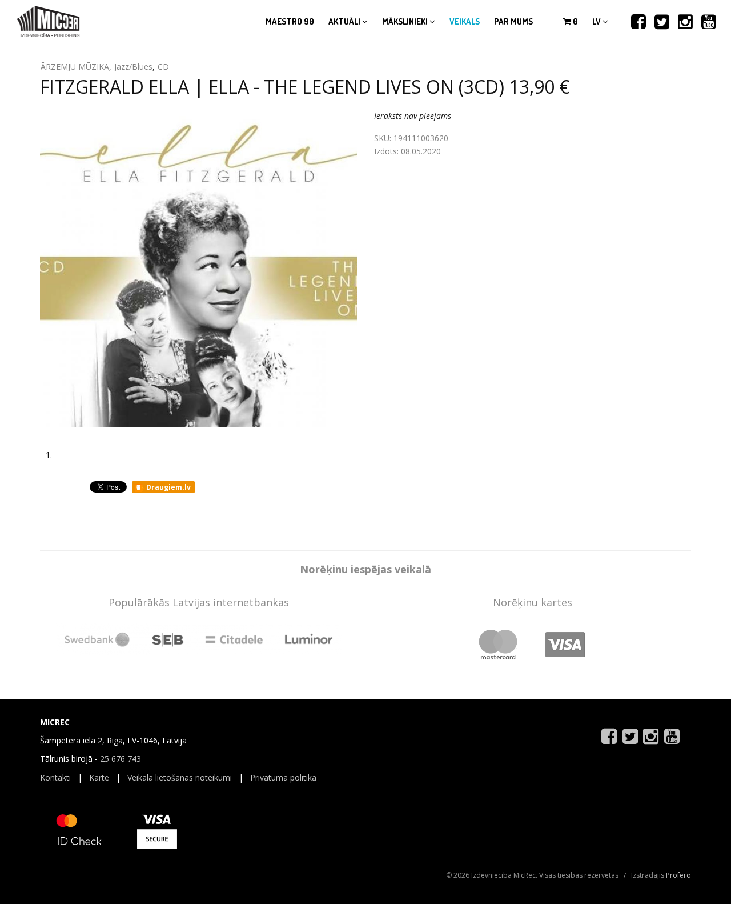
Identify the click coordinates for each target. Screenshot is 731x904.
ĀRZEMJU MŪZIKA (75, 66)
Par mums (513, 21)
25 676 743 (120, 758)
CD (163, 66)
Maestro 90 (290, 21)
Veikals (464, 21)
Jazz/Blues (133, 66)
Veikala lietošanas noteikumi (179, 777)
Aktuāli (345, 21)
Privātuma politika (283, 777)
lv (597, 21)
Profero (678, 875)
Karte (99, 777)
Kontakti (55, 777)
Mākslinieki (405, 21)
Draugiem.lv (167, 487)
